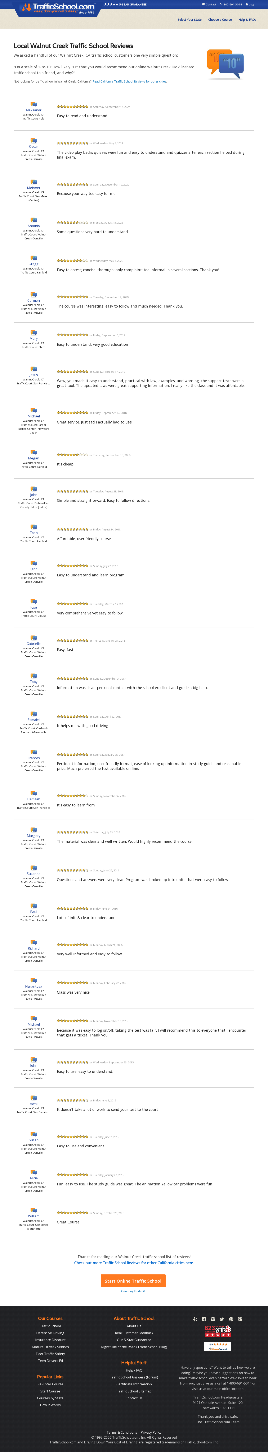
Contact (211, 4)
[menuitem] (189, 19)
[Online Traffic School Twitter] (222, 1320)
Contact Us (134, 1398)
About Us (134, 1326)
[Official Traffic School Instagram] (213, 1320)
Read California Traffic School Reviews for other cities (129, 81)
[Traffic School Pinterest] (231, 1320)
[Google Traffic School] (240, 1320)
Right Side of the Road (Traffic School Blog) (134, 1347)
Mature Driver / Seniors (50, 1347)
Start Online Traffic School (133, 1281)
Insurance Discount (50, 1340)
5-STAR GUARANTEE (133, 4)
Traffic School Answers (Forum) (134, 1377)
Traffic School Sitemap (134, 1391)
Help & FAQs (247, 20)
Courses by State (50, 1398)
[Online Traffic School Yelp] (195, 1320)
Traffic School (50, 1326)
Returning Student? (133, 1291)
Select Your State (190, 20)
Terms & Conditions (122, 1432)
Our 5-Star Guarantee (134, 1340)
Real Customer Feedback (134, 1333)
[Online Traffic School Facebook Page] (204, 1320)
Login (252, 4)
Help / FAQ (134, 1370)
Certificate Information (134, 1384)
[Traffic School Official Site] (58, 9)
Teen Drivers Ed (50, 1360)
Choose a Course (220, 20)
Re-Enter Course (50, 1384)
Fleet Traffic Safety (50, 1354)
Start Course (50, 1391)
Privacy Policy (151, 1432)
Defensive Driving (50, 1333)
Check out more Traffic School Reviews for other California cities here (133, 1262)
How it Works (50, 1405)
